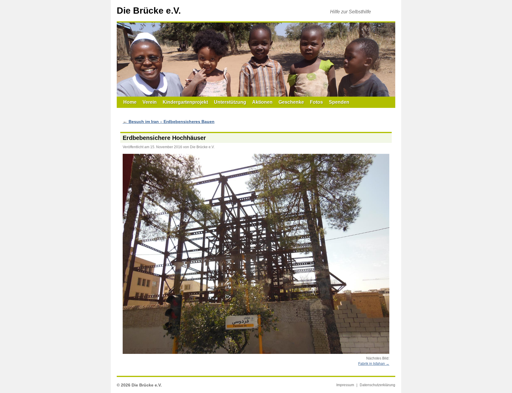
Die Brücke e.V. (149, 10)
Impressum (345, 385)
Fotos (316, 102)
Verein (150, 102)
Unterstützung (230, 102)
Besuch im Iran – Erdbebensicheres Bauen (169, 121)
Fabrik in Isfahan (371, 364)
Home (130, 102)
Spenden (339, 102)
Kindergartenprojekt (185, 102)
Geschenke (291, 102)
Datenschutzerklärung (377, 385)
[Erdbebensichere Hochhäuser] (256, 254)
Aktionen (262, 102)
